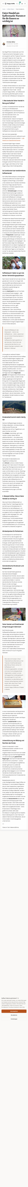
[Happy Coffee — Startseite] (10, 3)
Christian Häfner (11, 42)
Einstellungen (14, 1019)
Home (3, 9)
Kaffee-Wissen (10, 9)
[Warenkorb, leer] (22, 3)
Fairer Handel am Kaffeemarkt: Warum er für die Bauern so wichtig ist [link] (20, 9)
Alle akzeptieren (14, 1011)
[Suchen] (17, 3)
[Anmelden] (25, 3)
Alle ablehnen (14, 1015)
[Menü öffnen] (3, 3)
